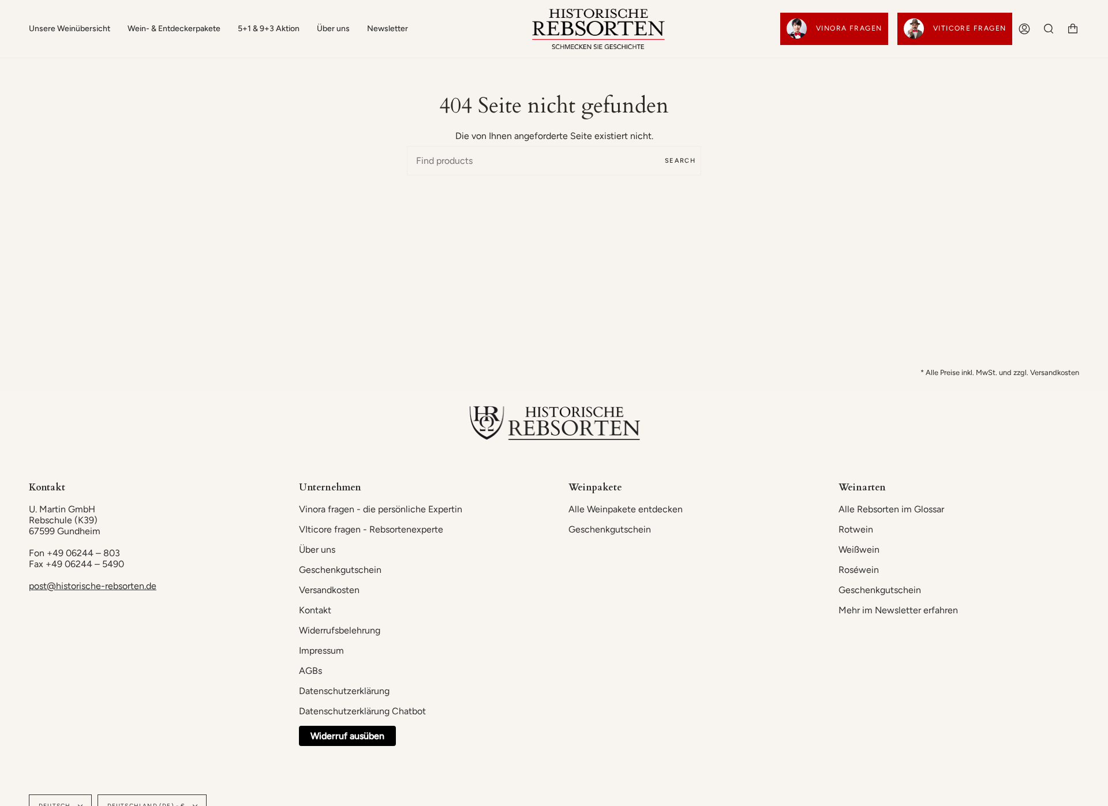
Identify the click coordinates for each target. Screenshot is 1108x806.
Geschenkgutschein (340, 569)
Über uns (317, 549)
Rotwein (856, 529)
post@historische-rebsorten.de (92, 585)
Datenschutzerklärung (344, 690)
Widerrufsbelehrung (339, 630)
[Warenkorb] (1073, 29)
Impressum (321, 650)
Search (680, 160)
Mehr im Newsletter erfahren (898, 610)
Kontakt (315, 610)
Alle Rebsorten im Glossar (891, 509)
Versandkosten (329, 589)
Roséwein (859, 569)
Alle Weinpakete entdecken (625, 509)
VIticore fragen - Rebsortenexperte (371, 529)
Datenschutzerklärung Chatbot (362, 711)
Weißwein (859, 549)
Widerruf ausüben (347, 735)
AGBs (310, 670)
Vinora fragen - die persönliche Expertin (380, 509)
